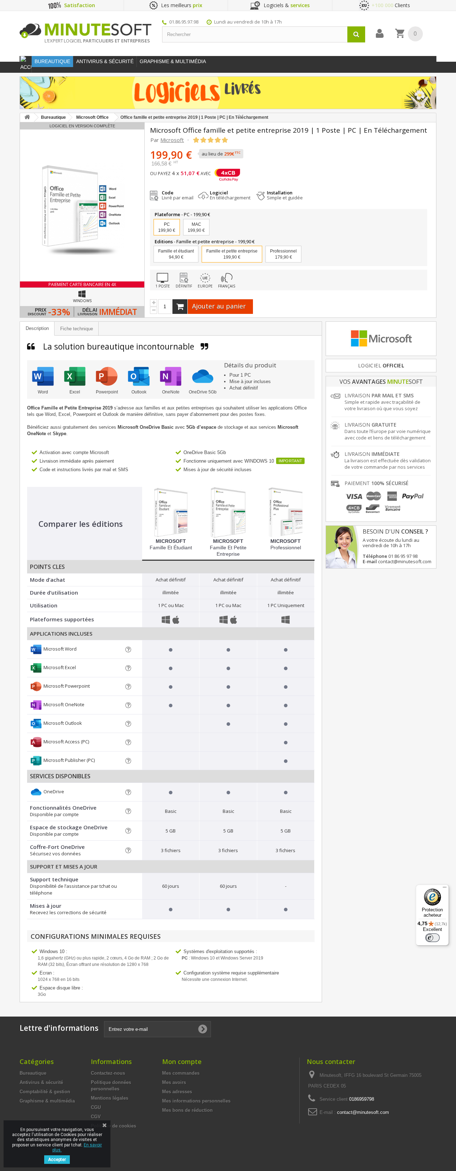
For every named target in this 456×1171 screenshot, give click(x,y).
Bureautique (33, 1073)
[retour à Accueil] (27, 117)
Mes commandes (181, 1073)
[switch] (432, 937)
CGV (96, 1116)
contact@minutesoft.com (363, 1112)
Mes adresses (177, 1091)
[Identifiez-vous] (380, 33)
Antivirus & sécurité (41, 1082)
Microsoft (172, 139)
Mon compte (182, 1061)
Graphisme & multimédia (47, 1101)
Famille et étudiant (176, 254)
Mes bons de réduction (187, 1110)
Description (37, 328)
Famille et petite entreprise (228, 547)
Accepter (57, 1159)
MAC (196, 227)
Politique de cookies (113, 1126)
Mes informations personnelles (196, 1101)
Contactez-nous (108, 1073)
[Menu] (444, 889)
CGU (96, 1107)
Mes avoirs (174, 1082)
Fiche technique (76, 328)
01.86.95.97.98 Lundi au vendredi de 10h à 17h (225, 22)
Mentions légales (109, 1098)
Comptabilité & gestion (45, 1091)
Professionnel (283, 254)
